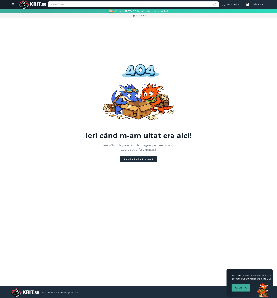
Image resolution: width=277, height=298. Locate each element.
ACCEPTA (241, 287)
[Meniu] (13, 4)
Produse (142, 15)
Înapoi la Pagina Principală (138, 159)
